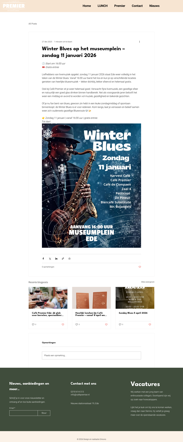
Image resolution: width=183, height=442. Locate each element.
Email (11, 408)
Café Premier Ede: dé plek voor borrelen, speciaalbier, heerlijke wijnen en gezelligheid (47, 314)
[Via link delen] (63, 258)
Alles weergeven (147, 282)
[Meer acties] (139, 41)
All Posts (33, 23)
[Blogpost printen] (69, 258)
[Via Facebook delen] (43, 258)
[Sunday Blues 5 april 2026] (135, 298)
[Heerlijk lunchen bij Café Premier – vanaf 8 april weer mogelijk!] (91, 298)
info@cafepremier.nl (80, 394)
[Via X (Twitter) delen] (49, 258)
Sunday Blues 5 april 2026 (133, 313)
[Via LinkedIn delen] (56, 258)
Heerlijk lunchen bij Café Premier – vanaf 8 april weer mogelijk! (91, 314)
